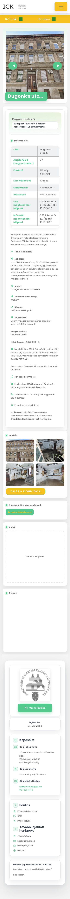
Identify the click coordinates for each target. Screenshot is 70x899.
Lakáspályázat (25, 845)
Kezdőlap (18, 869)
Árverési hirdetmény (20, 512)
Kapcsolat (18, 874)
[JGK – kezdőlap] (14, 6)
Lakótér (21, 850)
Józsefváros (24, 836)
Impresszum (23, 820)
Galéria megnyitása (25, 491)
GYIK (19, 816)
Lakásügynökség (26, 841)
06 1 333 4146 (26, 789)
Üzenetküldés (37, 707)
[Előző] (12, 66)
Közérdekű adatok (27, 811)
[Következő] (57, 66)
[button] (21, 19)
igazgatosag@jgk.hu (30, 786)
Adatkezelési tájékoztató (38, 869)
